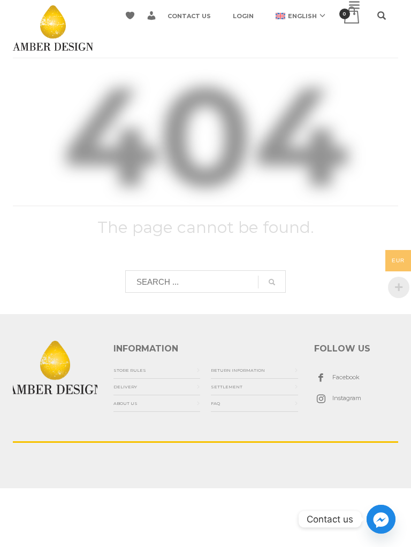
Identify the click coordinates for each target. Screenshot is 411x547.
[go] (272, 282)
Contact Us (189, 16)
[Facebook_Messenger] (381, 519)
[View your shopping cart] (351, 15)
